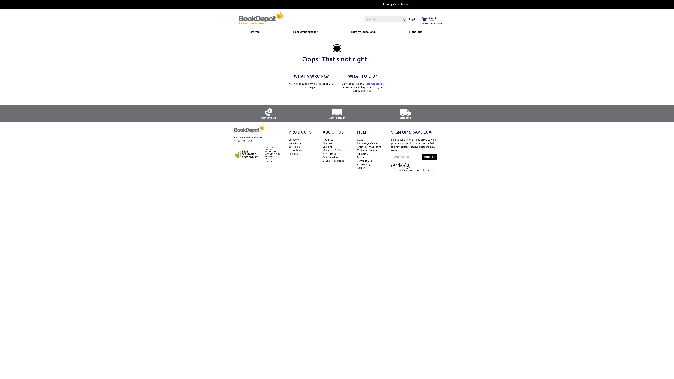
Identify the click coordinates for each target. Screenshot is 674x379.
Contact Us (363, 154)
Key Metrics (329, 154)
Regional (293, 154)
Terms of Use (364, 161)
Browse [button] (255, 32)
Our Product (330, 143)
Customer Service (367, 150)
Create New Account (369, 147)
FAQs (360, 140)
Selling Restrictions (333, 161)
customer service (374, 84)
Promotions (295, 150)
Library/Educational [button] (363, 32)
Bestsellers (294, 147)
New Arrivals (295, 143)
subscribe (429, 157)
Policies (361, 157)
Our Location (330, 157)
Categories (295, 140)
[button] (385, 19)
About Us (328, 140)
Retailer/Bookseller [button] (305, 32)
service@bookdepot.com (248, 138)
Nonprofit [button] (415, 32)
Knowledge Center (367, 143)
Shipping (327, 147)
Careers (361, 168)
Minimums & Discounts (335, 150)
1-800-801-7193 (243, 141)
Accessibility (364, 164)
